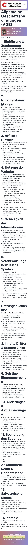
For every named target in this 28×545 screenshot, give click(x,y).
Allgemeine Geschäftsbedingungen (14, 537)
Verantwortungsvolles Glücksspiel (14, 539)
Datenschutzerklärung (14, 534)
